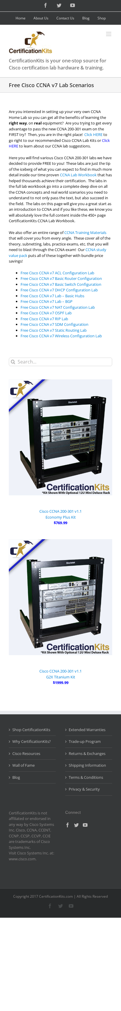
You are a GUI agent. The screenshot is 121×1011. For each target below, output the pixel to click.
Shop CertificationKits (31, 729)
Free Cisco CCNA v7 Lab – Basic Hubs (52, 295)
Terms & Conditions (86, 777)
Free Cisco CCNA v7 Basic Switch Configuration (61, 284)
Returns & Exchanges (87, 753)
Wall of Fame (23, 765)
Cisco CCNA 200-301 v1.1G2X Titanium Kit (60, 674)
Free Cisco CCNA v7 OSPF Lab (46, 313)
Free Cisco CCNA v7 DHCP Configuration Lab (59, 290)
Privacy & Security (84, 789)
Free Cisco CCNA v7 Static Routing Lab (54, 330)
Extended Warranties (87, 729)
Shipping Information (87, 765)
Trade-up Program (85, 741)
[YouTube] (85, 825)
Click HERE (93, 134)
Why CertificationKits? (31, 741)
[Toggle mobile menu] (109, 34)
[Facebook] (67, 825)
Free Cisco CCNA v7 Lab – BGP (47, 301)
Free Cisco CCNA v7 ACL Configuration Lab (57, 272)
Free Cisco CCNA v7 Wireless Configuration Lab (61, 335)
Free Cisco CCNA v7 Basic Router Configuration (61, 278)
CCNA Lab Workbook (78, 174)
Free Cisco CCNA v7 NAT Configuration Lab (58, 307)
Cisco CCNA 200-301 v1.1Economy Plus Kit (60, 514)
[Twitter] (76, 825)
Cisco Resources (26, 753)
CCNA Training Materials (85, 232)
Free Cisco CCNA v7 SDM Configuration (54, 324)
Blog (16, 777)
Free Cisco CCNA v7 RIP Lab (44, 318)
